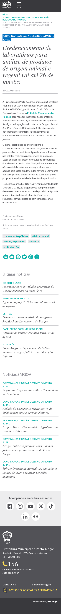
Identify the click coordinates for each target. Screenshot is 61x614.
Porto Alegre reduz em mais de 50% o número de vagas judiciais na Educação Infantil (28, 352)
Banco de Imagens (41, 584)
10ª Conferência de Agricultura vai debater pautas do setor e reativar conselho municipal (30, 472)
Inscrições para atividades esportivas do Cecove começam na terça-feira (28, 288)
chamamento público (15, 236)
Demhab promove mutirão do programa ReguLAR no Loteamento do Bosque (28, 319)
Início (5, 15)
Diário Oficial (10, 584)
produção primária (14, 241)
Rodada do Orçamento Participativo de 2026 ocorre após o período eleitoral (27, 410)
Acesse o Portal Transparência (33, 590)
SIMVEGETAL (11, 246)
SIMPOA (34, 241)
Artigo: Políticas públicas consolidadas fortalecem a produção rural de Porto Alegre (28, 450)
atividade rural (40, 236)
